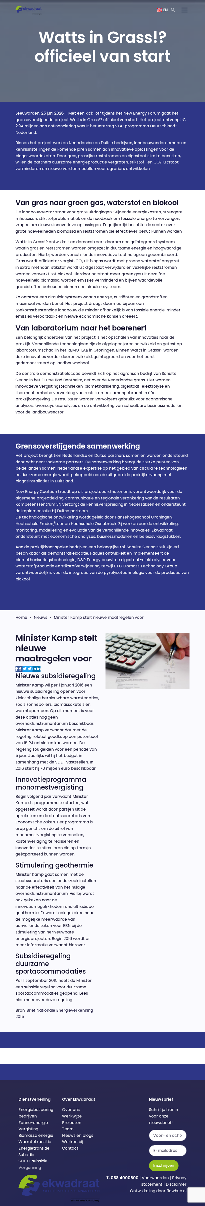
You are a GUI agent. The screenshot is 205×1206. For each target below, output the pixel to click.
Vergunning (29, 1167)
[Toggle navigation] (185, 10)
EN (165, 10)
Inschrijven (163, 1165)
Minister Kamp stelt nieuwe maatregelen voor (99, 617)
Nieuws (40, 617)
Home (21, 617)
